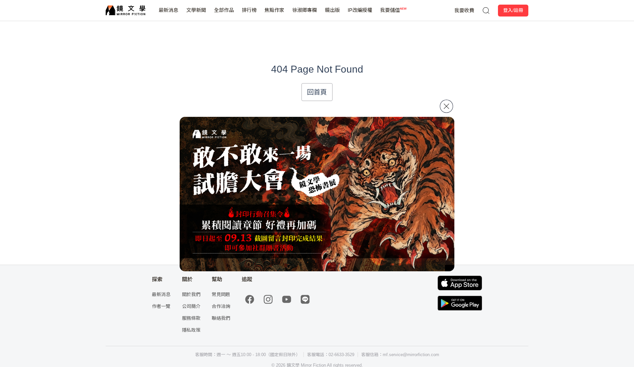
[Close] (446, 106)
